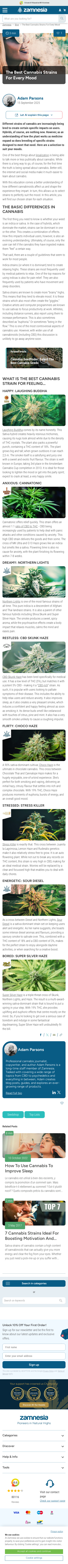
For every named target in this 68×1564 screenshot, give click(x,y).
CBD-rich (43, 685)
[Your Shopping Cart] (64, 10)
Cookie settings (34, 1557)
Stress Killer (9, 844)
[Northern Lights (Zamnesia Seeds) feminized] (34, 582)
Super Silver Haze (12, 995)
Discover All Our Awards (34, 1405)
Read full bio (14, 1093)
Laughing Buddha (12, 430)
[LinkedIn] (54, 1092)
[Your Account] (60, 10)
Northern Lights (11, 601)
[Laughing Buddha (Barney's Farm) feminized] (34, 410)
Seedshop (13, 1114)
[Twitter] (59, 1092)
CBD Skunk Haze (12, 677)
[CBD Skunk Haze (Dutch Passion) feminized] (34, 657)
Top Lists (34, 1114)
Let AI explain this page (34, 114)
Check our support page (52, 1500)
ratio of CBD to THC (26, 526)
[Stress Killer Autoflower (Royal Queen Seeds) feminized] (34, 824)
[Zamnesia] (32, 9)
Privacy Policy (48, 1371)
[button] (9, 100)
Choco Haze (46, 765)
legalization (42, 155)
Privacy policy (57, 1531)
